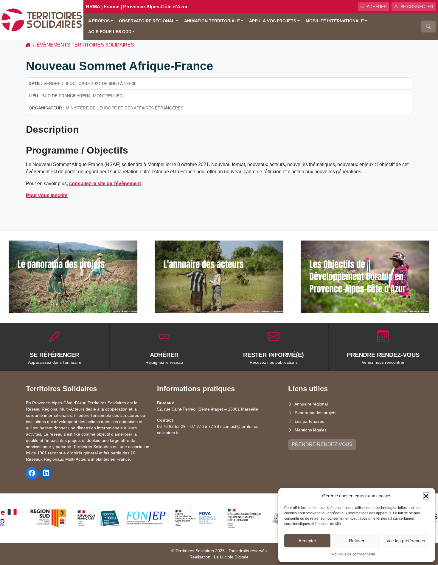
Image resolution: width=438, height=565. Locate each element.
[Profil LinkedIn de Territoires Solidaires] (46, 473)
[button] (426, 496)
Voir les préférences (405, 540)
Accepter (307, 540)
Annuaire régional (311, 404)
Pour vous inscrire (47, 195)
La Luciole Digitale (231, 557)
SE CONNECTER (416, 6)
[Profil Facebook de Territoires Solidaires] (32, 473)
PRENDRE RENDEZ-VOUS (322, 444)
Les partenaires (309, 421)
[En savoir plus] (73, 277)
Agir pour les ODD (109, 32)
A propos (99, 21)
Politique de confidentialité (353, 554)
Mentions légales (311, 430)
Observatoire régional (147, 21)
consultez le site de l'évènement (105, 183)
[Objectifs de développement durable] (365, 277)
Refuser (356, 540)
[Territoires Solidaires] (41, 19)
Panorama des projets (315, 412)
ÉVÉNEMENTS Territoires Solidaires (85, 44)
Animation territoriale (212, 21)
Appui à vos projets (272, 21)
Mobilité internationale (335, 21)
